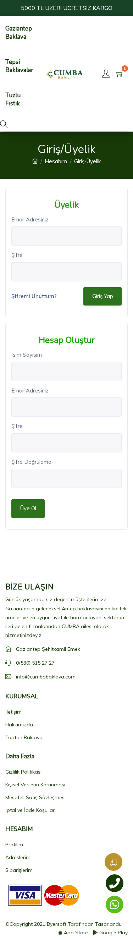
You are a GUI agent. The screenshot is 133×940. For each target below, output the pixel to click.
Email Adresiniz (30, 219)
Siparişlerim (19, 870)
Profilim (14, 844)
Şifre (17, 255)
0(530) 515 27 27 (35, 663)
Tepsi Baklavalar (19, 66)
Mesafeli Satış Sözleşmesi (35, 797)
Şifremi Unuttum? (34, 296)
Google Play (113, 932)
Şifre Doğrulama (31, 461)
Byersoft (56, 924)
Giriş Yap (102, 296)
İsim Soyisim (26, 354)
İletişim (13, 712)
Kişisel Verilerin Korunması (35, 784)
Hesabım (56, 161)
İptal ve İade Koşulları (30, 810)
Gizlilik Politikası (23, 772)
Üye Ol (28, 508)
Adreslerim (18, 857)
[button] (4, 124)
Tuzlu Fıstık (13, 99)
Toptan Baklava (24, 737)
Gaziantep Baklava (18, 32)
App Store (76, 932)
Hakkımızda (19, 724)
